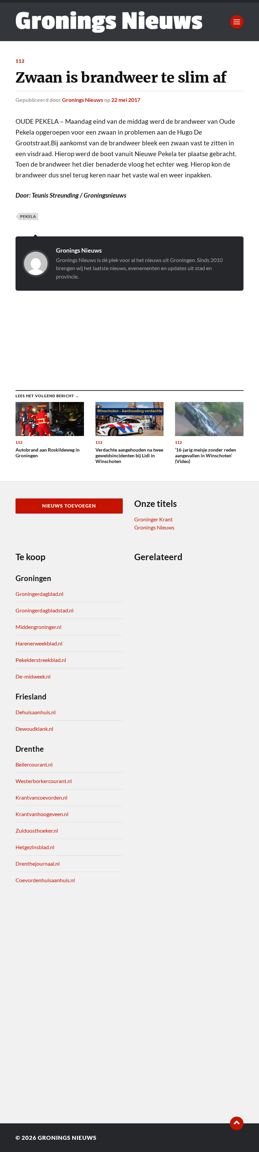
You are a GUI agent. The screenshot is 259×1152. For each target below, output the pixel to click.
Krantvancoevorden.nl (41, 797)
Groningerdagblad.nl (39, 594)
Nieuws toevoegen (69, 506)
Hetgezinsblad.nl (35, 847)
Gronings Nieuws (82, 99)
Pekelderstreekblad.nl (41, 660)
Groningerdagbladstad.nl (45, 610)
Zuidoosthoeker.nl (37, 830)
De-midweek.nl (33, 676)
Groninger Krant (153, 519)
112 (20, 61)
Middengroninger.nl (38, 627)
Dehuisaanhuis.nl (36, 712)
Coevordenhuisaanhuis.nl (45, 880)
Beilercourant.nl (34, 764)
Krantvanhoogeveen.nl (42, 814)
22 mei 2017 (125, 99)
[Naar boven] (236, 1123)
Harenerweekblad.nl (39, 643)
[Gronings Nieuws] (109, 22)
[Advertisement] (129, 333)
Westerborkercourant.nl (44, 781)
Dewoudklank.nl (34, 728)
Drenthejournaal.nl (38, 863)
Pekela (28, 216)
